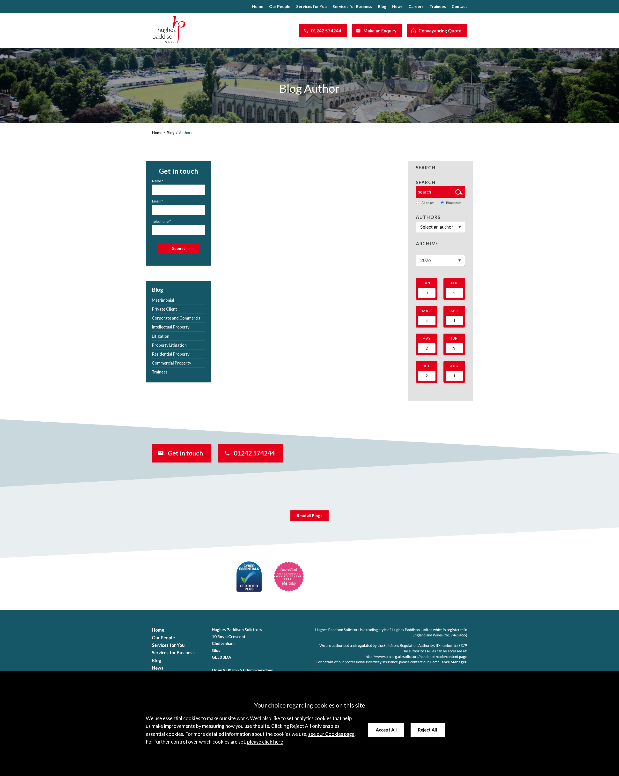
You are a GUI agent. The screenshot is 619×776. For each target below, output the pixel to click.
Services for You (311, 6)
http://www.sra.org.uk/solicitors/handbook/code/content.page (416, 656)
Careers (416, 6)
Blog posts (453, 203)
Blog (382, 6)
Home (257, 6)
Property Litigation (169, 345)
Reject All (427, 729)
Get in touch (185, 453)
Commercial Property (171, 363)
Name (156, 181)
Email (156, 201)
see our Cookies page (331, 734)
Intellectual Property (171, 326)
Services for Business (352, 6)
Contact (459, 6)
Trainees (437, 6)
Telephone (160, 221)
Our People (279, 6)
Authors (185, 132)
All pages (427, 203)
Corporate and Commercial (176, 318)
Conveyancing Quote (440, 30)
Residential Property (171, 354)
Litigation (160, 336)
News (397, 6)
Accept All (386, 729)
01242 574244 (326, 30)
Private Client (164, 309)
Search (426, 182)
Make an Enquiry (380, 30)
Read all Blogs (309, 515)
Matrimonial (163, 300)
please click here (265, 742)
